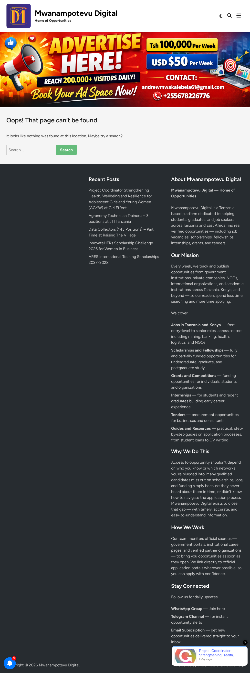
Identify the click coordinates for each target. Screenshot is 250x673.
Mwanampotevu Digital (76, 13)
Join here (217, 608)
